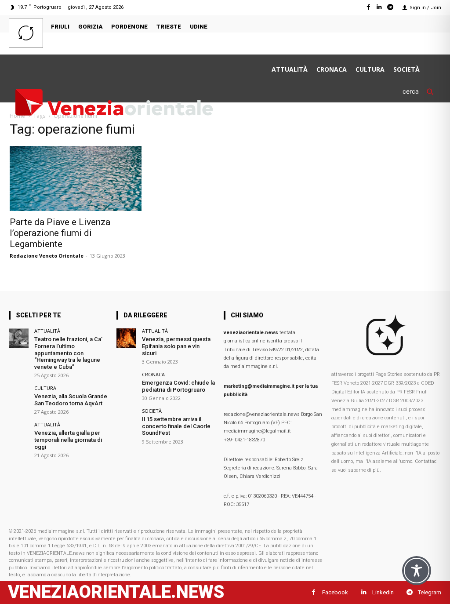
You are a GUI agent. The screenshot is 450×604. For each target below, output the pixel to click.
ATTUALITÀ (47, 330)
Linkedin (383, 592)
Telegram (429, 592)
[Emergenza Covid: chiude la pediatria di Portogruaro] (126, 382)
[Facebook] (368, 7)
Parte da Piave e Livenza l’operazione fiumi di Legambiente (60, 233)
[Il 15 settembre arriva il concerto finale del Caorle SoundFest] (126, 418)
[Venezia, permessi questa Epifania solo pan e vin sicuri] (126, 338)
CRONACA (153, 374)
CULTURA (45, 388)
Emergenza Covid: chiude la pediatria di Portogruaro (178, 386)
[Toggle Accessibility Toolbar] (416, 570)
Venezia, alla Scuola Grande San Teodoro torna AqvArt (70, 400)
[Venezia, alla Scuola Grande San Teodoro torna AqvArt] (19, 395)
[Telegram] (390, 7)
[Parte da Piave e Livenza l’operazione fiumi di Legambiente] (76, 178)
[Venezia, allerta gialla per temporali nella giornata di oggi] (19, 432)
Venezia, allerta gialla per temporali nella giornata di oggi (68, 439)
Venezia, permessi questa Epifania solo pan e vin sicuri (176, 346)
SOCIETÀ (152, 410)
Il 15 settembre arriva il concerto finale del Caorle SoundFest (176, 426)
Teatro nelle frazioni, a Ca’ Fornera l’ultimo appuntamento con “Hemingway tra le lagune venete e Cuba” (68, 353)
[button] (422, 91)
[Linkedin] (379, 7)
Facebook (335, 592)
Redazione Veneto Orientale (46, 255)
